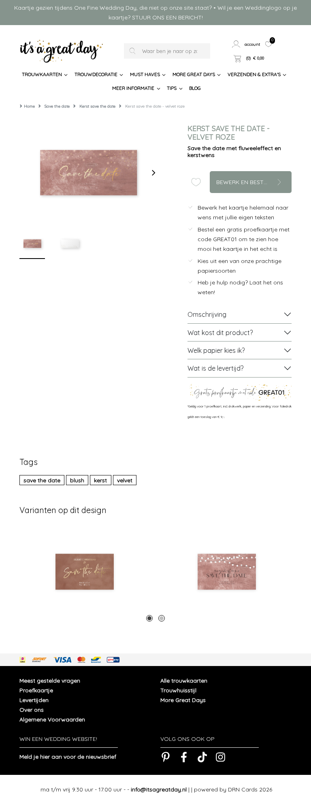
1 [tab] (149, 618)
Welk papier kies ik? (216, 350)
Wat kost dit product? (220, 333)
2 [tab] (162, 618)
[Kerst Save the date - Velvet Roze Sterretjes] (227, 571)
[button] (246, 44)
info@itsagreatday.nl (159, 789)
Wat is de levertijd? (215, 368)
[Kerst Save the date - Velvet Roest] (84, 571)
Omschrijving (206, 314)
